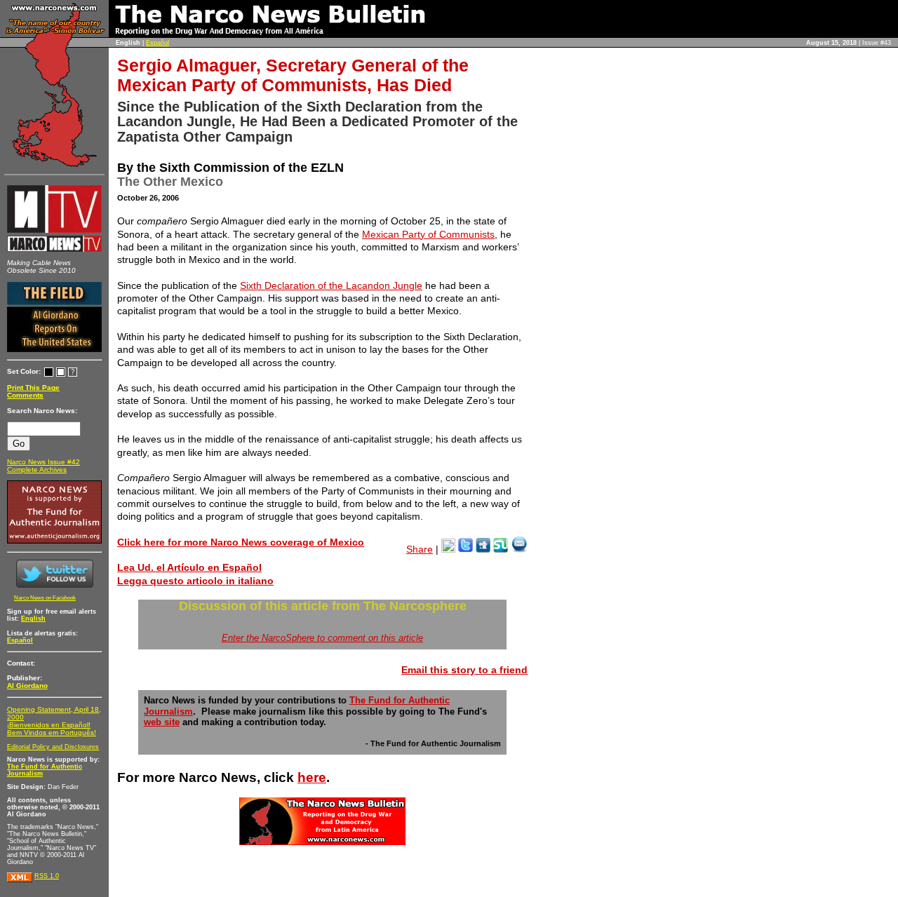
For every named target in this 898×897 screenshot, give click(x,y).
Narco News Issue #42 (43, 462)
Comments (25, 395)
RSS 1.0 (46, 875)
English (33, 618)
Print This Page (33, 387)
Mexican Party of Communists (428, 234)
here (311, 777)
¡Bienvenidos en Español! (49, 725)
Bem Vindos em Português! (51, 732)
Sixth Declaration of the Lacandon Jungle (331, 285)
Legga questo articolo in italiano (195, 580)
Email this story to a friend (464, 669)
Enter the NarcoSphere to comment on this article (322, 638)
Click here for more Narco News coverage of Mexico (240, 542)
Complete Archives (37, 469)
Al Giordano (27, 685)
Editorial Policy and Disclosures (53, 746)
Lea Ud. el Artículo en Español (189, 567)
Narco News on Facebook (45, 598)
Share (419, 549)
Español (157, 42)
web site (162, 722)
